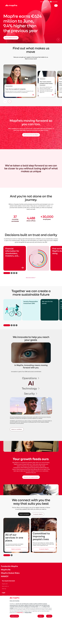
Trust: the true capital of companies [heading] (15, 89)
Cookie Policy (20, 612)
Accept (49, 616)
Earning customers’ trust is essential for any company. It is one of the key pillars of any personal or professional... (19, 91)
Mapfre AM (5, 584)
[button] (6, 273)
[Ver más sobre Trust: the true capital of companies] (33, 95)
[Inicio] (5, 5)
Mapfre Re (5, 569)
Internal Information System (9, 595)
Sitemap (4, 588)
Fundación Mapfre (9, 566)
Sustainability (9, 86)
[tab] (31, 378)
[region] (31, 264)
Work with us (5, 586)
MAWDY (4, 576)
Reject (41, 616)
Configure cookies (14, 616)
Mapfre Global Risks (10, 573)
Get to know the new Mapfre (31, 134)
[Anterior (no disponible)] (5, 101)
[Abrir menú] (56, 5)
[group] (14, 258)
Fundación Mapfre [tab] (38, 514)
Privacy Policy (28, 612)
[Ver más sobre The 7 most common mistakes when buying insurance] (52, 95)
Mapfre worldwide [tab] (24, 514)
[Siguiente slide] (9, 101)
